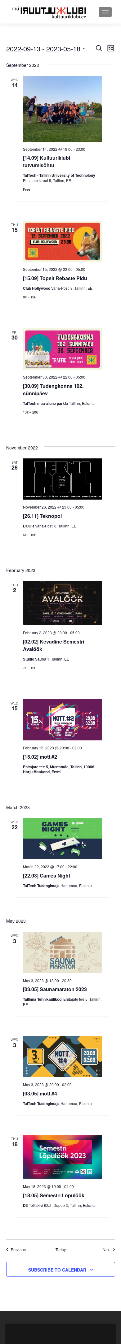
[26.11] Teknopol (42, 515)
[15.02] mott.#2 (40, 756)
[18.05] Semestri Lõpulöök (53, 1195)
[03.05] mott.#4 (40, 1093)
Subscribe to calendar (57, 1270)
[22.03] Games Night (46, 875)
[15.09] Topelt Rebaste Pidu (55, 278)
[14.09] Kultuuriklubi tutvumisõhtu (46, 161)
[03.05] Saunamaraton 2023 (55, 989)
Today (61, 1249)
